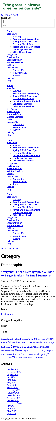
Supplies (4, 358)
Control (50, 338)
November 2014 (14, 398)
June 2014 (11, 408)
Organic (26, 351)
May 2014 (11, 411)
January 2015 (13, 393)
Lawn (24, 346)
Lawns (32, 346)
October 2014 (13, 400)
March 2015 (12, 387)
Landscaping (5, 347)
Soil (38, 354)
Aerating (4, 339)
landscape (49, 342)
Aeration (12, 339)
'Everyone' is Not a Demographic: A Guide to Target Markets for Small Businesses (27, 273)
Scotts (15, 354)
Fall (9, 342)
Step (49, 354)
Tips (15, 357)
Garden (24, 342)
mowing (10, 351)
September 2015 (14, 372)
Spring (44, 354)
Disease (4, 342)
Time (9, 358)
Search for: (6, 17)
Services (32, 354)
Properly (4, 354)
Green (37, 342)
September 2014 (14, 403)
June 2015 (11, 379)
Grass (32, 342)
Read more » (7, 314)
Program (49, 351)
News (18, 350)
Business (24, 339)
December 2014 (14, 395)
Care (32, 338)
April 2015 (11, 385)
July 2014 (11, 406)
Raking (9, 354)
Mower (4, 351)
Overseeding (34, 351)
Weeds (35, 358)
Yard (40, 357)
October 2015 (13, 369)
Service (26, 354)
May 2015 (11, 382)
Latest (15, 346)
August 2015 (12, 374)
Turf (20, 358)
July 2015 (11, 377)
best (18, 339)
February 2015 (13, 390)
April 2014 (11, 413)
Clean (38, 339)
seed (20, 354)
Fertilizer (16, 342)
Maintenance (42, 347)
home (42, 342)
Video (25, 358)
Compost (44, 339)
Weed (30, 358)
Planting (42, 351)
